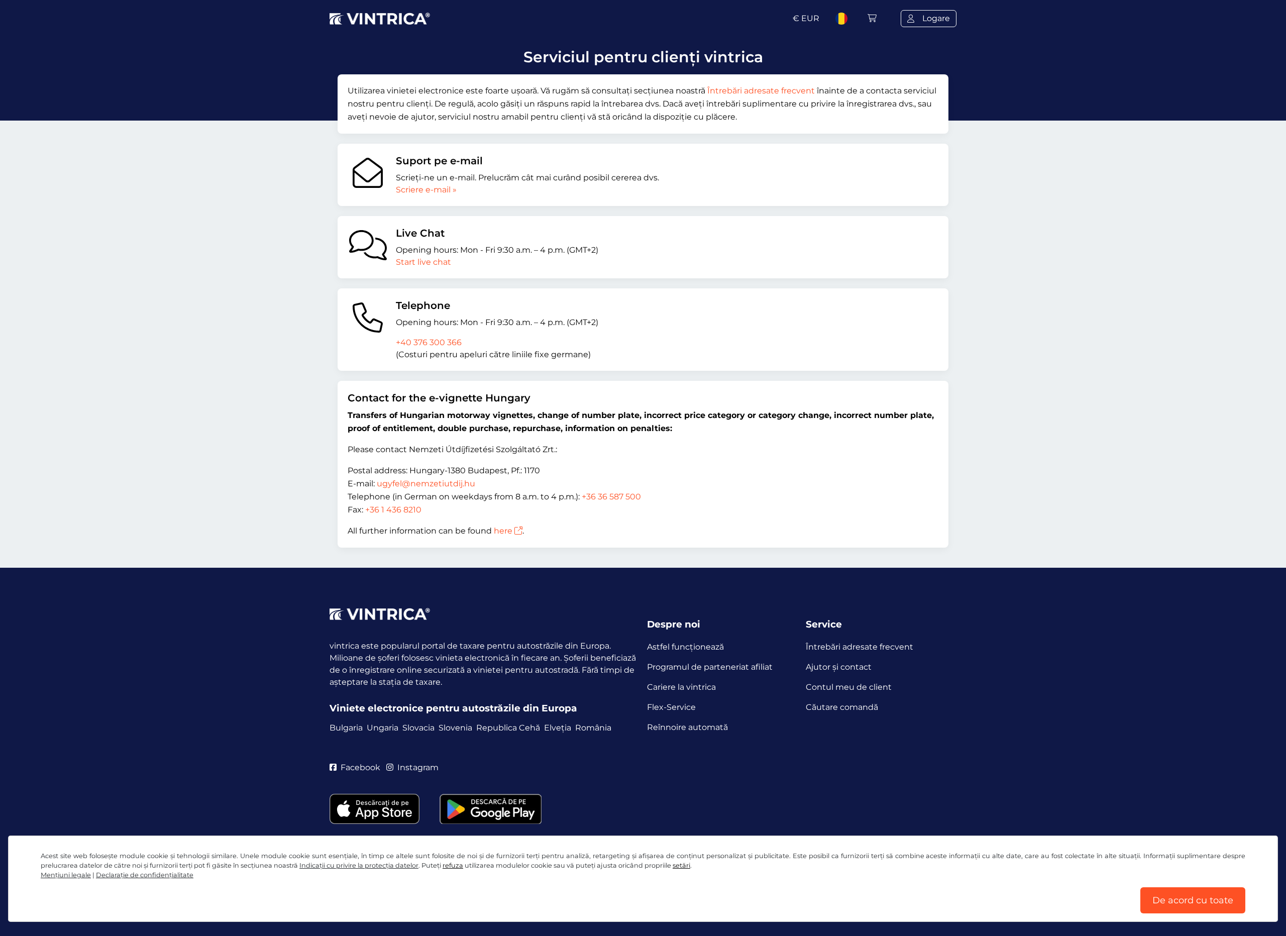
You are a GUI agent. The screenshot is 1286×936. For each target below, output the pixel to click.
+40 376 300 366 (429, 342)
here (503, 531)
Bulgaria (346, 728)
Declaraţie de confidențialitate (144, 875)
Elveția (557, 728)
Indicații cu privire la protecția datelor (358, 865)
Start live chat (423, 262)
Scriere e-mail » (426, 189)
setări (681, 865)
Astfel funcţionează (685, 647)
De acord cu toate (1192, 900)
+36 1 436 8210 (393, 509)
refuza (453, 865)
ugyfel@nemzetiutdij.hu (426, 483)
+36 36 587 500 (611, 496)
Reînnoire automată (687, 727)
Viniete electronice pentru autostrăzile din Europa (453, 708)
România (593, 728)
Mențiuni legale (66, 875)
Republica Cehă (508, 728)
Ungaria (382, 728)
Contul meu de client (849, 687)
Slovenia (455, 728)
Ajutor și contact (839, 667)
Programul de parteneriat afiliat (710, 667)
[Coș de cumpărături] (872, 18)
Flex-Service (671, 707)
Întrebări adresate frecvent (761, 90)
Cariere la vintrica (681, 687)
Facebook (360, 767)
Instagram (418, 767)
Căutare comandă (842, 707)
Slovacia (418, 728)
